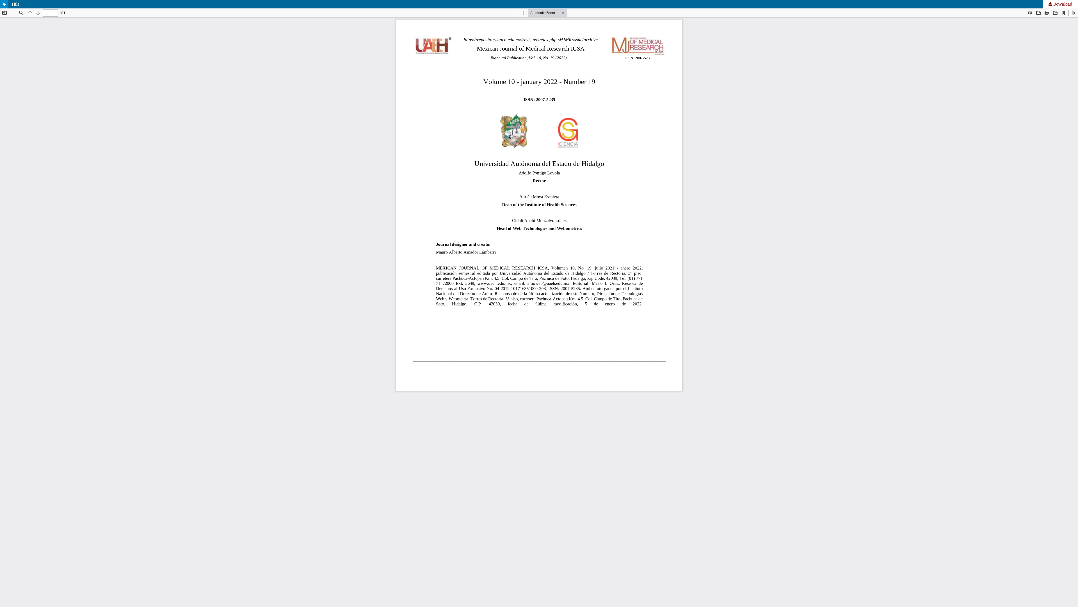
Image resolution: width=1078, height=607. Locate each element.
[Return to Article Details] (4, 4)
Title (15, 4)
